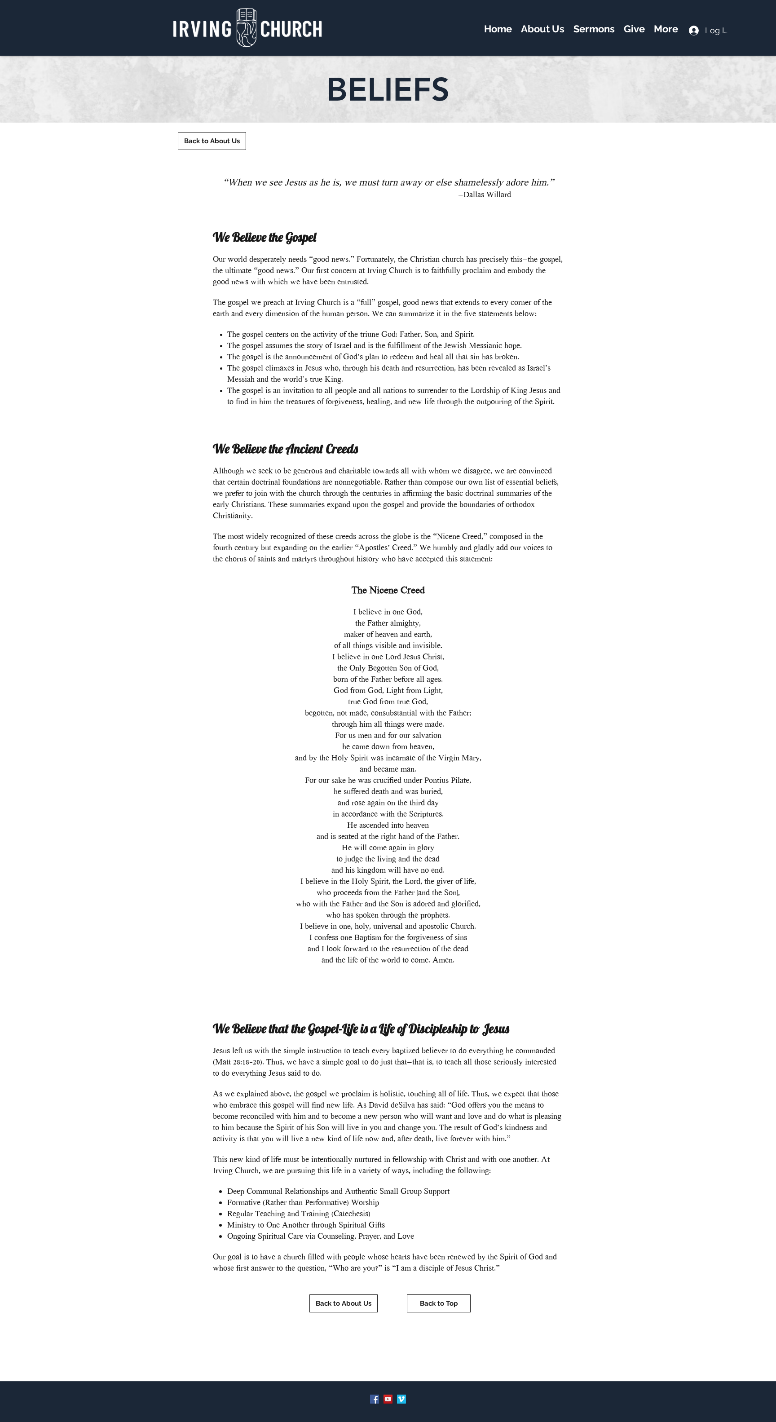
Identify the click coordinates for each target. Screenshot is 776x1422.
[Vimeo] (401, 1399)
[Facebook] (374, 1399)
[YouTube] (388, 1399)
